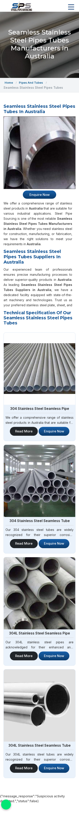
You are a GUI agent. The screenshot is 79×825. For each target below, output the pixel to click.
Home (9, 82)
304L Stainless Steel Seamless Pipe (39, 633)
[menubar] (71, 7)
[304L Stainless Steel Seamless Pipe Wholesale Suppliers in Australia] (39, 593)
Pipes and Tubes (31, 82)
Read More (23, 431)
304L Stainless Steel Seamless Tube (39, 745)
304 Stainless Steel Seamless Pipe (39, 408)
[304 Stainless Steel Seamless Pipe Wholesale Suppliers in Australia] (39, 369)
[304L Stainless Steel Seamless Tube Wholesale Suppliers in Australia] (39, 705)
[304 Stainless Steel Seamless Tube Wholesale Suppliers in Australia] (39, 481)
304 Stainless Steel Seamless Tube (39, 521)
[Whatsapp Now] (6, 805)
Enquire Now (54, 431)
